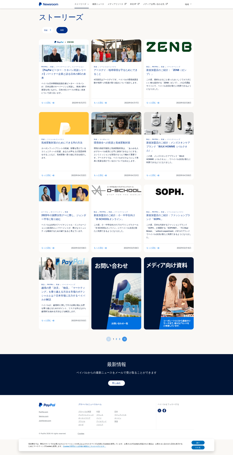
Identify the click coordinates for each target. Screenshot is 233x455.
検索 (62, 30)
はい (198, 443)
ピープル (44, 212)
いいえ (198, 447)
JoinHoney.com (45, 421)
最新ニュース (98, 4)
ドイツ (98, 418)
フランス (99, 415)
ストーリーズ (80, 4)
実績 (45, 30)
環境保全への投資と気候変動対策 (112, 143)
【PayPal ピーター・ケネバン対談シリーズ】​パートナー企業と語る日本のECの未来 (63, 74)
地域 (187, 4)
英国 (116, 421)
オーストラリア (84, 418)
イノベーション (78, 67)
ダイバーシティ (56, 212)
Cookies (81, 433)
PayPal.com (43, 412)
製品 (148, 67)
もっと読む (46, 103)
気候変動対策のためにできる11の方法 (61, 143)
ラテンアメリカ (120, 415)
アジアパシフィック (86, 415)
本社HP (133, 4)
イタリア (99, 425)
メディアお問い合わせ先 (153, 4)
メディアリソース (115, 4)
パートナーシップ (63, 67)
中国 (98, 411)
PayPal (44, 67)
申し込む (116, 383)
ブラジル (81, 421)
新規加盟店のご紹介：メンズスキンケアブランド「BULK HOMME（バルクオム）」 (168, 147)
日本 (116, 411)
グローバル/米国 (84, 411)
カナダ (80, 425)
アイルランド (101, 421)
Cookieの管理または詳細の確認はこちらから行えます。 (84, 446)
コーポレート (105, 139)
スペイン (117, 418)
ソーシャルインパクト (108, 67)
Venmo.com (43, 416)
